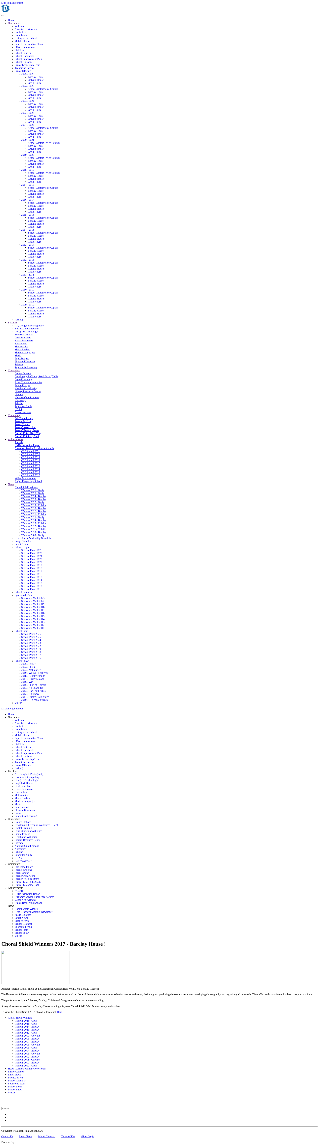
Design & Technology (26, 331)
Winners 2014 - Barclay (33, 520)
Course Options (23, 373)
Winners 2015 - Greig (32, 517)
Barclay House (36, 77)
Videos (18, 702)
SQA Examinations (25, 47)
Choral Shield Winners (26, 487)
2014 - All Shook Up (32, 687)
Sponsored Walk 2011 (32, 628)
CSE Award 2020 (30, 454)
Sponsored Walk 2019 (33, 604)
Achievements (15, 439)
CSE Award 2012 (30, 475)
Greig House (34, 83)
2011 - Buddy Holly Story (35, 696)
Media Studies (22, 349)
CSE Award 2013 (30, 472)
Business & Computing (27, 328)
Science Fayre (22, 547)
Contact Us (20, 32)
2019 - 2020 (27, 154)
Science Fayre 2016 (31, 574)
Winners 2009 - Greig (32, 535)
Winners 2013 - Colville (33, 523)
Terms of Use (68, 1136)
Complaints (21, 35)
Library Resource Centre (28, 391)
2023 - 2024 (27, 100)
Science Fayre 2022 (31, 562)
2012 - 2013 (27, 259)
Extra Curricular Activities (28, 382)
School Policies (23, 53)
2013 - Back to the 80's (33, 690)
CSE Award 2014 (30, 469)
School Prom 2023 (31, 643)
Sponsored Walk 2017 (33, 610)
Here (59, 1012)
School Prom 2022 (31, 646)
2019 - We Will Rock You (34, 672)
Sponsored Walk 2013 (33, 622)
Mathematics (21, 346)
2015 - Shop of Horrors (33, 684)
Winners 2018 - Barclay (33, 508)
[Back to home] (5, 11)
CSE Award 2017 (30, 463)
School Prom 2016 (31, 658)
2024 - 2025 (27, 86)
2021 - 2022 (27, 124)
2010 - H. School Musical (34, 699)
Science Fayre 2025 (31, 553)
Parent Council (22, 424)
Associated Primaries (26, 29)
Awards (19, 442)
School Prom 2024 (31, 640)
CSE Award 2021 (30, 451)
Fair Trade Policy (24, 418)
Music (18, 355)
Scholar (19, 403)
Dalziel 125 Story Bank (27, 436)
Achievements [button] (15, 887)
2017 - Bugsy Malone (32, 678)
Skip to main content (12, 2)
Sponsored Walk (23, 595)
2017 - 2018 (27, 184)
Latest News (21, 544)
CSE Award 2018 (30, 460)
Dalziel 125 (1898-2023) (28, 433)
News (11, 484)
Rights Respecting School (28, 481)
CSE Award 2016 (30, 466)
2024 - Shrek (28, 667)
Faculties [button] (12, 771)
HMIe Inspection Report (27, 445)
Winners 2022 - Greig (32, 502)
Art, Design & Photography (29, 325)
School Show (22, 661)
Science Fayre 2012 (31, 586)
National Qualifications (27, 397)
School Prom (21, 631)
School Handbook (24, 56)
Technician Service (25, 68)
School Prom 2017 (31, 655)
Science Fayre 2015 (31, 577)
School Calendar (23, 592)
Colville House (36, 80)
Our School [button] (14, 717)
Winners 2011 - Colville (33, 529)
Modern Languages (25, 352)
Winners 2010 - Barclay (33, 532)
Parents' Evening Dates (27, 430)
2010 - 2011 (27, 289)
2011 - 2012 (27, 274)
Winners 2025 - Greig (32, 493)
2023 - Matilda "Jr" (31, 669)
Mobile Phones (22, 41)
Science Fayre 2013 (31, 583)
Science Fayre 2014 (31, 580)
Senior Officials (23, 71)
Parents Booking (23, 421)
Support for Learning (26, 367)
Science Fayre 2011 (31, 589)
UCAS (18, 409)
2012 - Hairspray (30, 693)
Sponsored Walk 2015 (33, 616)
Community (14, 415)
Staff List (19, 50)
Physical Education (25, 361)
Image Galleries (23, 541)
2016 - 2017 (27, 199)
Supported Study (23, 406)
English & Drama (24, 334)
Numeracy (20, 400)
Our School (14, 23)
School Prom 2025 (31, 637)
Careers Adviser (23, 412)
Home (11, 20)
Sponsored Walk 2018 (33, 607)
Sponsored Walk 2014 (33, 619)
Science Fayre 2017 (31, 571)
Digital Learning (23, 379)
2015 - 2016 (27, 214)
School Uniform (23, 62)
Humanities (21, 343)
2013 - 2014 (27, 244)
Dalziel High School (12, 708)
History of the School (26, 38)
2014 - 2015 (27, 229)
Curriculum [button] (14, 819)
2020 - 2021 (27, 139)
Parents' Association (25, 427)
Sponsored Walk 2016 (33, 613)
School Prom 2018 (31, 652)
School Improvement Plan (28, 59)
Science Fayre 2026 (31, 550)
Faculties (12, 322)
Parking (19, 319)
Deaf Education (23, 337)
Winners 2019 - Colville (33, 505)
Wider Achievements (25, 478)
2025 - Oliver (28, 664)
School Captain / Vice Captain (44, 142)
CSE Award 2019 (30, 457)
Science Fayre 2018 (31, 568)
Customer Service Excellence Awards (34, 448)
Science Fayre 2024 (31, 556)
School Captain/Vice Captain (43, 89)
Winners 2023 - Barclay (33, 499)
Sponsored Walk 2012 (33, 625)
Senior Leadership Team (27, 65)
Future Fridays (22, 385)
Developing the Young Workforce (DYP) (36, 376)
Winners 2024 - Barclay (33, 496)
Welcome (19, 26)
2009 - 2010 (27, 304)
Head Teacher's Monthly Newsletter (33, 538)
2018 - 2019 (27, 169)
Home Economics (24, 340)
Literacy (19, 394)
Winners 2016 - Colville (33, 514)
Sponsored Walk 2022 (33, 601)
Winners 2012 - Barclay (33, 526)
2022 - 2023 (27, 112)
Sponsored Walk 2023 (33, 598)
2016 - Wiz (27, 681)
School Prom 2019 (31, 649)
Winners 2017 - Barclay (33, 511)
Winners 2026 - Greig (32, 490)
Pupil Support (22, 358)
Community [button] (14, 863)
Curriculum (14, 370)
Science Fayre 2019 (31, 565)
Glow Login (87, 1136)
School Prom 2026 (31, 634)
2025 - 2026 (27, 74)
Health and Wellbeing (26, 388)
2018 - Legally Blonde (33, 675)
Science (19, 364)
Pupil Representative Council (30, 44)
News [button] (11, 905)
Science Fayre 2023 (31, 559)
